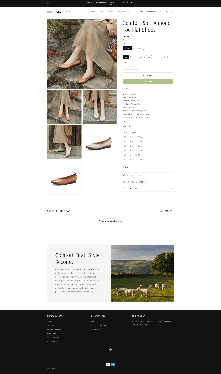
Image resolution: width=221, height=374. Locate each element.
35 (126, 57)
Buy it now (148, 82)
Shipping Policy (53, 341)
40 (164, 57)
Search (49, 321)
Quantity (125, 62)
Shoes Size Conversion (98, 325)
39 (156, 57)
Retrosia (54, 369)
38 (149, 57)
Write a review (166, 211)
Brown (127, 48)
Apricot (139, 48)
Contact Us (94, 321)
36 (134, 57)
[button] (75, 11)
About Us (50, 325)
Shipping (125, 40)
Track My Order (95, 329)
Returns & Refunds (54, 329)
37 (141, 57)
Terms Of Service (53, 337)
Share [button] (127, 167)
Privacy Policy (52, 333)
